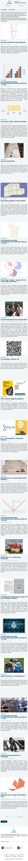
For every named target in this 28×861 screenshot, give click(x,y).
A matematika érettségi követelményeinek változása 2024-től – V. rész (14, 83)
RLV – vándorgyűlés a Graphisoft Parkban (12, 439)
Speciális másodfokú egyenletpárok (13, 42)
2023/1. (3, 677)
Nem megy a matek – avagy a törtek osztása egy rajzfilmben (13, 280)
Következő (20, 816)
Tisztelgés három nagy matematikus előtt (13, 795)
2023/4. (3, 202)
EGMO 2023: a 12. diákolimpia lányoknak (11, 558)
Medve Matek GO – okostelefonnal (13, 676)
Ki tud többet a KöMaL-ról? (10, 359)
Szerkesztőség (12, 854)
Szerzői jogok (20, 856)
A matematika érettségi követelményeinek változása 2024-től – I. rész (14, 717)
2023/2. (3, 560)
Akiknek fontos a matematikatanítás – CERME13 (14, 478)
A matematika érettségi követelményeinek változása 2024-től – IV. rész (14, 241)
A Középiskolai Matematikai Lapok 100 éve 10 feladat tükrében (14, 597)
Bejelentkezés (7, 856)
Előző (6, 816)
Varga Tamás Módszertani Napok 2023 (14, 319)
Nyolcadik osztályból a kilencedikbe (13, 201)
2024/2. (3, 44)
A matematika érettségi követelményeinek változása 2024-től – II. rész (14, 637)
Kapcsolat (6, 854)
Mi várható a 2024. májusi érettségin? (14, 121)
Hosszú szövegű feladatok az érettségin (11, 756)
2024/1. (3, 86)
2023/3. (3, 361)
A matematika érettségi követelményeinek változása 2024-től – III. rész (14, 519)
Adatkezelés (14, 856)
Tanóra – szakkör (3, 40)
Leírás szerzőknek (20, 854)
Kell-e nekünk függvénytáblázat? (12, 399)
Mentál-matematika (8, 161)
